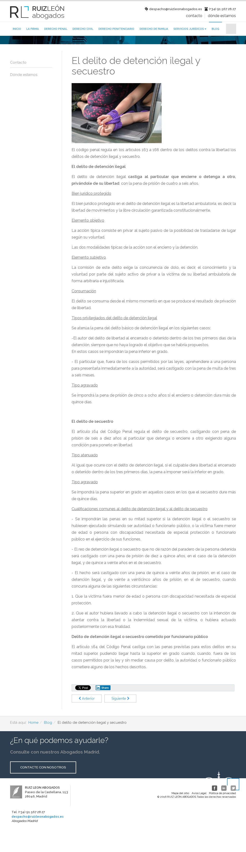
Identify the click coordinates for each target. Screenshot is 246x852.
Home (33, 722)
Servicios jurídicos (188, 29)
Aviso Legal (199, 793)
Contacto (194, 15)
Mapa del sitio (180, 793)
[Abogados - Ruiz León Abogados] (37, 12)
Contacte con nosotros (43, 767)
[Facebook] (214, 788)
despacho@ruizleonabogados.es (38, 816)
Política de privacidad (222, 793)
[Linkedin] (224, 788)
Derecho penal (55, 29)
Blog (215, 29)
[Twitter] (233, 788)
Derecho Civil (83, 29)
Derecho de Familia (154, 29)
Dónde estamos (222, 15)
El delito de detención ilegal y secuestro (136, 66)
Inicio (17, 29)
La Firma (32, 29)
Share (105, 687)
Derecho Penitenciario (116, 29)
